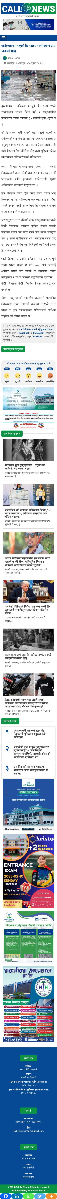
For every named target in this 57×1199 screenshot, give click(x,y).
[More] (51, 1196)
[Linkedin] (17, 1196)
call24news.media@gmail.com (36, 329)
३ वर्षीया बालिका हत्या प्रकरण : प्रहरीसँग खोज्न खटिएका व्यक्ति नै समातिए (31, 770)
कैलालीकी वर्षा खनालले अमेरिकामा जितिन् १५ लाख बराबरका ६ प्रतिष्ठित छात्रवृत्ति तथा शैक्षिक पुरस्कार (27, 513)
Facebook (24, 333)
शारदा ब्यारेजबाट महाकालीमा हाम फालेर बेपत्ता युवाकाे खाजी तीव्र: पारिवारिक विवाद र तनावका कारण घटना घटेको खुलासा (27, 562)
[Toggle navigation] (3, 38)
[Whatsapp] (28, 1196)
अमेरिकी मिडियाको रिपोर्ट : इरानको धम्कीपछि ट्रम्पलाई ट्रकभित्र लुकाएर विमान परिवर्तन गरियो (27, 610)
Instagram (38, 333)
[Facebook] (5, 1196)
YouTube (38, 336)
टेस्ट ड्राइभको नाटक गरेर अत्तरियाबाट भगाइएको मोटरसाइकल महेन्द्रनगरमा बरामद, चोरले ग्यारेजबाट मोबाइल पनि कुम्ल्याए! (26, 703)
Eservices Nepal (36, 1190)
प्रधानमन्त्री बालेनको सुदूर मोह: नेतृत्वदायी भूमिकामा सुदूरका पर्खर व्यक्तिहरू (30, 734)
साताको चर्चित (10, 721)
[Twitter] (40, 1196)
